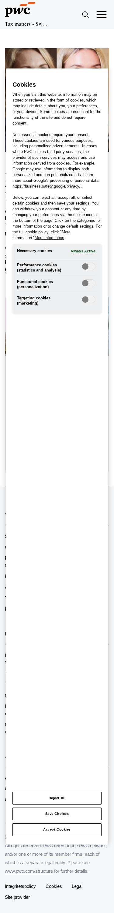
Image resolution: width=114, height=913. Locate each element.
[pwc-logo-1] (20, 9)
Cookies (54, 886)
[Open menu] (101, 14)
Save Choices (57, 813)
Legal (77, 886)
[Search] (85, 14)
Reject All (57, 798)
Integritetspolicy (20, 886)
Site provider (17, 897)
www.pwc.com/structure (29, 871)
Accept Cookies (57, 829)
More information (49, 238)
